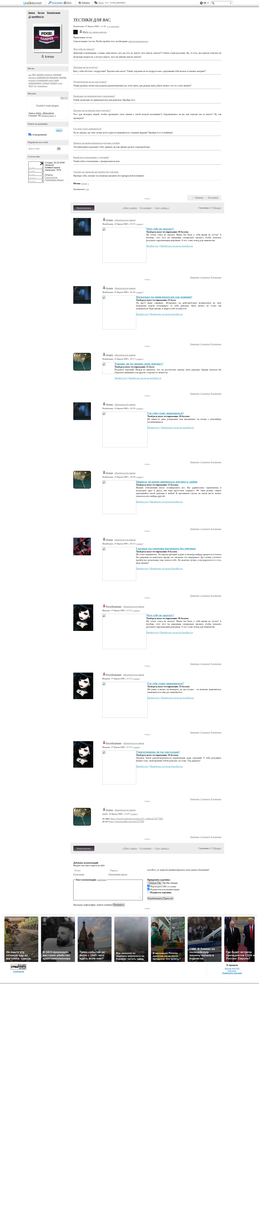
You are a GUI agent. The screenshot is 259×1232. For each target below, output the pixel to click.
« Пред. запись (129, 207)
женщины (32, 78)
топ (35, 86)
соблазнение (34, 83)
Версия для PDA (232, 968)
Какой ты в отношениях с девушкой (91, 157)
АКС (34, 74)
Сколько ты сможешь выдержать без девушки (95, 171)
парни (51, 80)
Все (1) (64, 98)
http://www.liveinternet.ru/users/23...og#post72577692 (137, 818)
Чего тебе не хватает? (84, 49)
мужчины (32, 80)
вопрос (40, 74)
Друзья (41, 12)
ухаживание (42, 86)
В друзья (49, 56)
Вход (69, 2)
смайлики (101, 879)
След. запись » (162, 207)
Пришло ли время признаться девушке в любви (96, 143)
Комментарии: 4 (48, 116)
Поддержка (201, 3)
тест (30, 85)
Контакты (232, 971)
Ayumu (109, 220)
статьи (45, 83)
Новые (217, 207)
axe (29, 75)
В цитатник (216, 277)
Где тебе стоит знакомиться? (87, 128)
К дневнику (146, 207)
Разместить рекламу (232, 973)
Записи (31, 12)
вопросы (48, 75)
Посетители (51, 177)
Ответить (194, 277)
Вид (206, 3)
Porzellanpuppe (114, 606)
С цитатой (205, 277)
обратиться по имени (125, 220)
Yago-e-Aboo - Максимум (41, 113)
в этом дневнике (39, 135)
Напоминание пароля (118, 874)
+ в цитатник (113, 26)
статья (53, 83)
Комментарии (53, 12)
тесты (84, 183)
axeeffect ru (29, 17)
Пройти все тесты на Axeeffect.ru (176, 246)
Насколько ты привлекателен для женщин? (94, 96)
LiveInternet (33, 3)
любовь (62, 77)
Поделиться (213, 197)
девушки (57, 74)
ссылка (139, 224)
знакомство (43, 77)
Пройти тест (152, 246)
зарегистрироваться (138, 41)
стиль (59, 83)
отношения (42, 80)
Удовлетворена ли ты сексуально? (90, 81)
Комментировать (84, 208)
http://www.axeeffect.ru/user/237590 (126, 821)
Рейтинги (86, 2)
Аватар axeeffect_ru (47, 38)
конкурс (54, 77)
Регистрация (57, 2)
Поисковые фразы (54, 180)
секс (56, 80)
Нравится (199, 197)
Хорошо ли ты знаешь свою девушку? (92, 110)
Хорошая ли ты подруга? (85, 67)
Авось (101, 2)
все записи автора (98, 32)
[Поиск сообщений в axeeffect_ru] (59, 130)
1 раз (87, 189)
